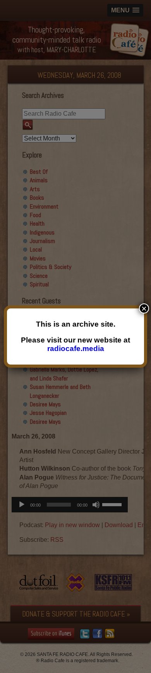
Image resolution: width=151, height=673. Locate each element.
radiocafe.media (75, 348)
